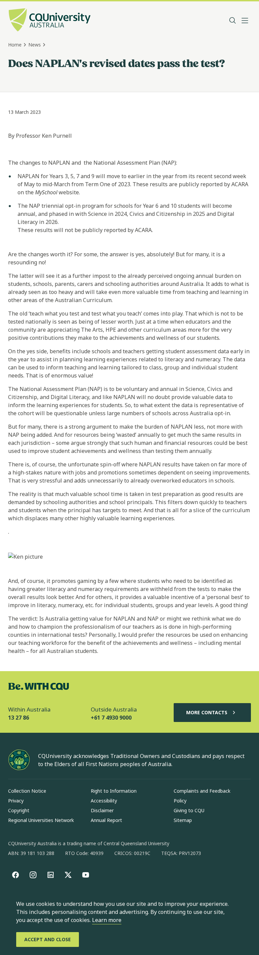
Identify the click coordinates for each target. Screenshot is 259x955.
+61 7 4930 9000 (111, 717)
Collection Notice (27, 791)
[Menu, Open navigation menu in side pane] (245, 20)
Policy (180, 800)
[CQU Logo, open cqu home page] (49, 20)
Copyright (18, 810)
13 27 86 (18, 717)
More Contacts (206, 712)
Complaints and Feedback (202, 791)
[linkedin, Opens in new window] (50, 874)
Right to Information (114, 791)
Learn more (106, 920)
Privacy (16, 800)
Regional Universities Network (41, 820)
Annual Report (106, 820)
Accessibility (104, 800)
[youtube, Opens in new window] (85, 874)
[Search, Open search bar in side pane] (233, 20)
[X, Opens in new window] (68, 874)
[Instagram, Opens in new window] (33, 874)
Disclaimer (102, 810)
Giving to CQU (189, 810)
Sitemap (183, 820)
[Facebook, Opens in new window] (15, 874)
